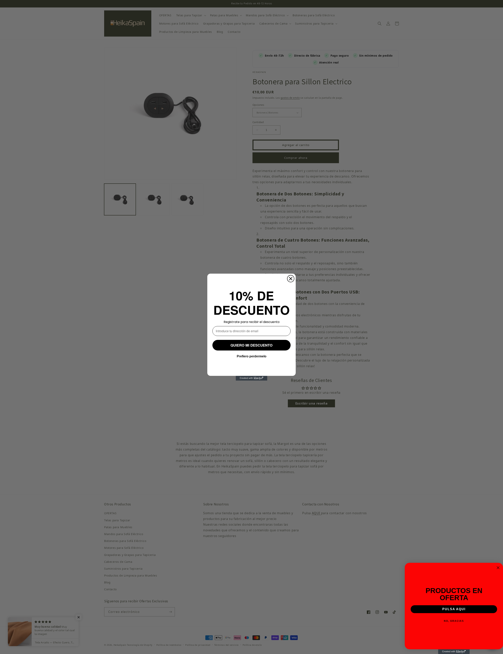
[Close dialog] (290, 278)
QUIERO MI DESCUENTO (251, 345)
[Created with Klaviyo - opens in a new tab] (251, 378)
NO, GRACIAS (454, 621)
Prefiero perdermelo (251, 356)
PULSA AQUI (453, 609)
